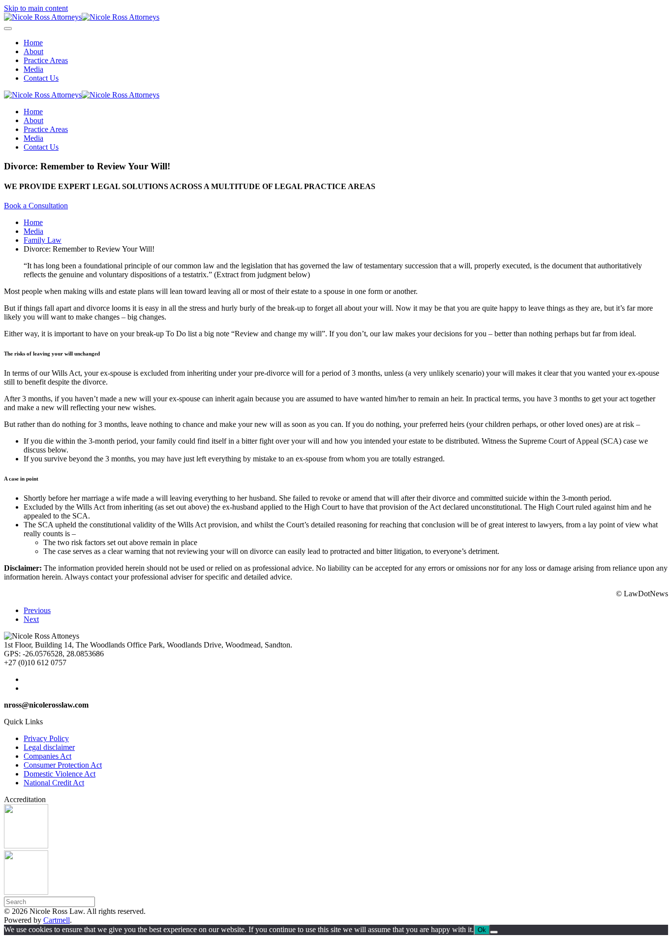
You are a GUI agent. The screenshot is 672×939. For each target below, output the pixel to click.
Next (31, 619)
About (33, 51)
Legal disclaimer (49, 747)
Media (33, 69)
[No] (494, 932)
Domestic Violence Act (59, 774)
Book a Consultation (36, 205)
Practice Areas (46, 60)
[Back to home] (81, 17)
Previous (37, 610)
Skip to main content (36, 8)
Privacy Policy (46, 738)
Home (33, 42)
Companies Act (47, 756)
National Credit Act (54, 782)
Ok (482, 930)
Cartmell (56, 920)
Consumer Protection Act (63, 765)
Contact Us (41, 78)
